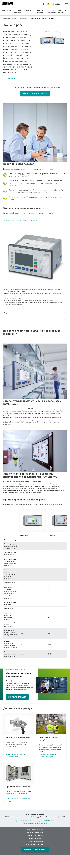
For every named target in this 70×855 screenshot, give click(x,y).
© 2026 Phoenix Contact (35, 830)
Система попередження (35, 841)
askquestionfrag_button (35, 93)
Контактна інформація (35, 833)
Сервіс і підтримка (52, 11)
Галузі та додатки (17, 11)
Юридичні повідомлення (35, 835)
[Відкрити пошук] (43, 4)
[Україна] (48, 4)
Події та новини (40, 11)
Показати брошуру (17, 697)
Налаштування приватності (35, 844)
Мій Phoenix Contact (62, 11)
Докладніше (10, 78)
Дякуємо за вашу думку (35, 849)
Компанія (29, 10)
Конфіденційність (35, 838)
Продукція (6, 10)
